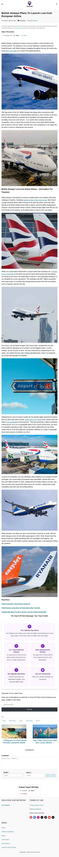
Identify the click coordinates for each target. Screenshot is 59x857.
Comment (5, 755)
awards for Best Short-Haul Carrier (35, 200)
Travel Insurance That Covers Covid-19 (16, 604)
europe (20, 720)
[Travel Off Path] (29, 4)
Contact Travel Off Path (9, 847)
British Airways (12, 720)
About (3, 835)
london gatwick (29, 720)
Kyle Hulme (35, 20)
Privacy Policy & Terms (37, 805)
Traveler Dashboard (8, 831)
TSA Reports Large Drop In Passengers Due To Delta (21, 608)
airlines (4, 720)
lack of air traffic (11, 51)
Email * (29, 772)
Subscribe (29, 709)
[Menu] (2, 4)
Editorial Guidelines (35, 809)
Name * (6, 772)
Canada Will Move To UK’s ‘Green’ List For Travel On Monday (24, 612)
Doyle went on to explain (33, 419)
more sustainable (12, 422)
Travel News (5, 839)
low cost (38, 720)
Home (3, 827)
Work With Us (6, 843)
